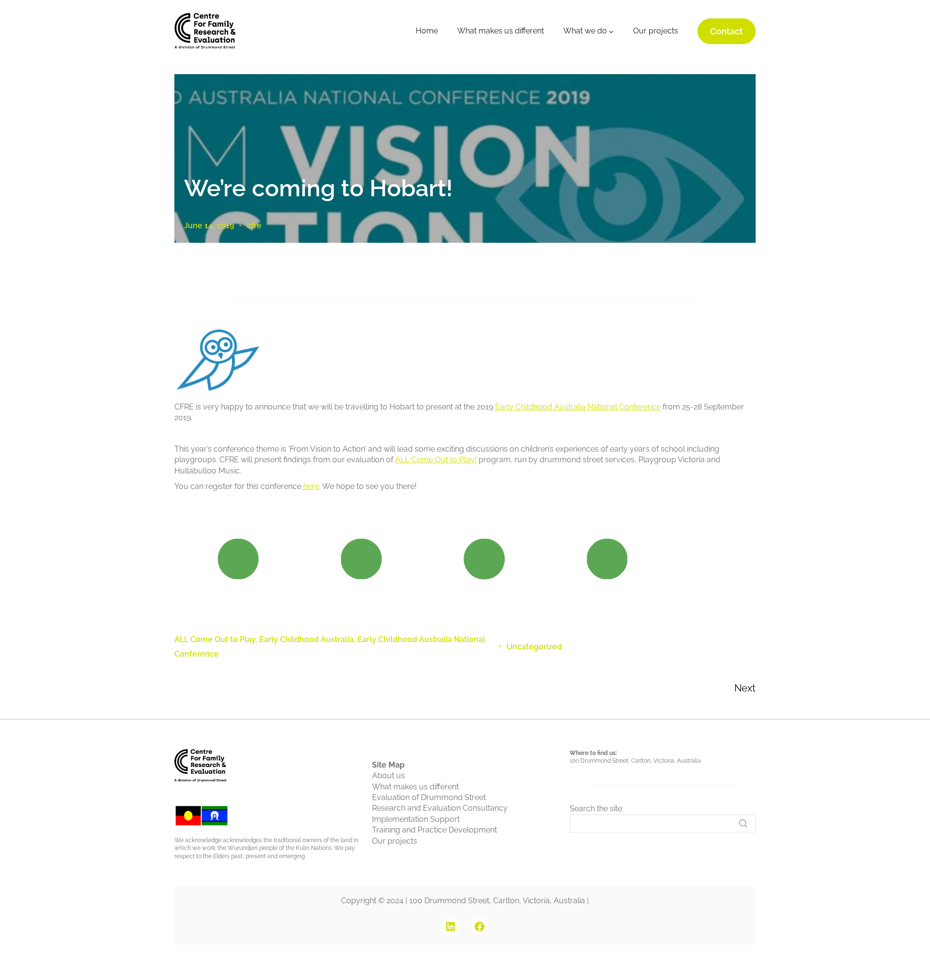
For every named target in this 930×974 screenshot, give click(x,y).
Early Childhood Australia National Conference (578, 406)
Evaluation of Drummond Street (429, 797)
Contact (726, 31)
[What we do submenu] (611, 31)
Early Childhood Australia (306, 639)
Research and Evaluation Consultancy (440, 808)
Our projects (394, 841)
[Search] (743, 823)
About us (388, 775)
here (310, 486)
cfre (254, 225)
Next (745, 688)
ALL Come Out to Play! (436, 459)
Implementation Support (416, 819)
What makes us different (415, 786)
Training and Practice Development (434, 829)
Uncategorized (534, 646)
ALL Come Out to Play (214, 639)
